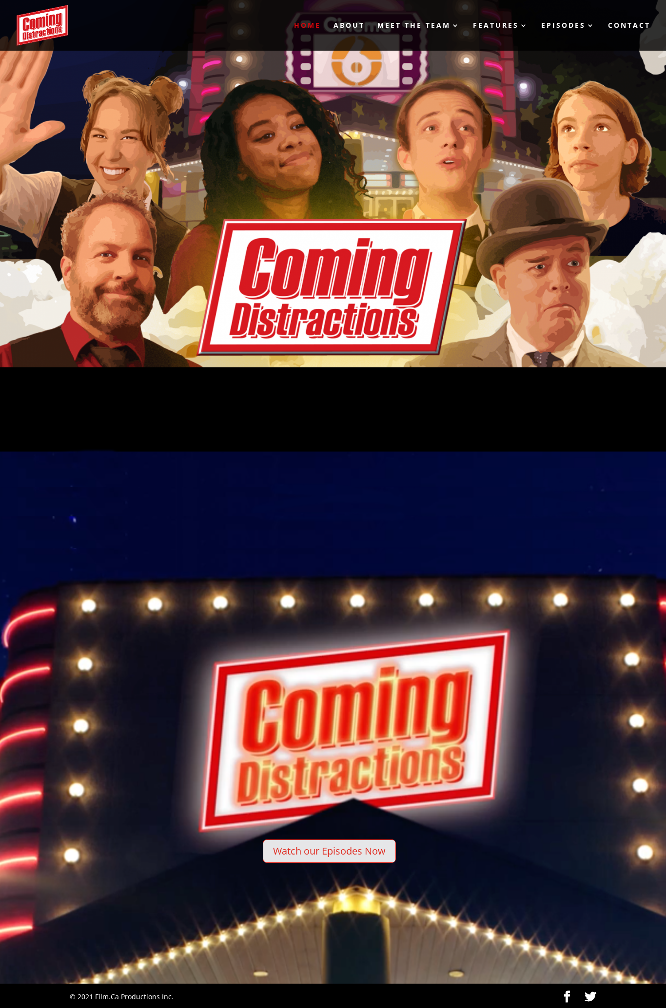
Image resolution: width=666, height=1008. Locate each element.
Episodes (563, 26)
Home (307, 26)
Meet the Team (414, 26)
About (349, 26)
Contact (629, 26)
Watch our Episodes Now (329, 850)
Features (496, 26)
